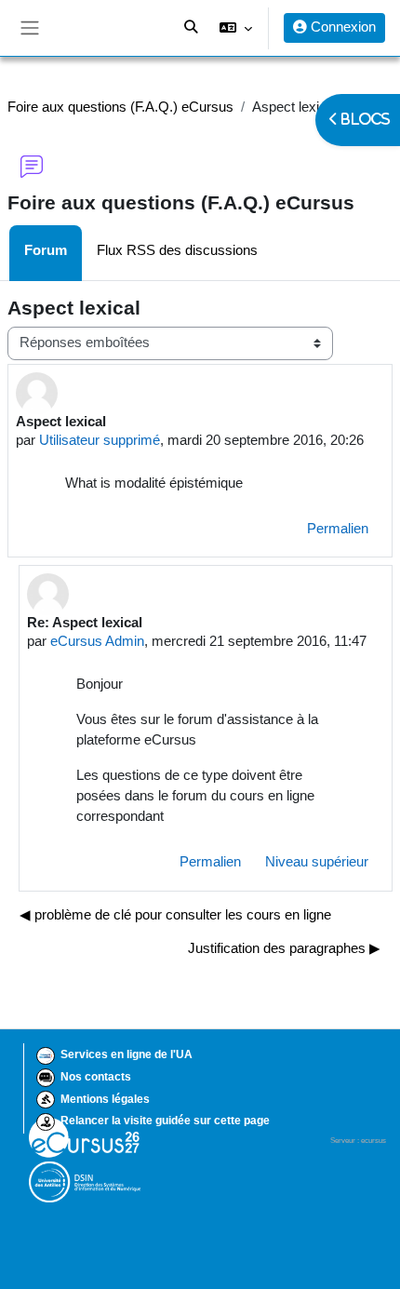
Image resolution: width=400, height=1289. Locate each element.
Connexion (341, 27)
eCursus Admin (97, 641)
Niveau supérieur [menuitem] (316, 861)
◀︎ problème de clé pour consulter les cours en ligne (175, 914)
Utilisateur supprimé (99, 440)
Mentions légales (105, 1099)
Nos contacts (95, 1076)
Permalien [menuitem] (337, 528)
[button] (235, 28)
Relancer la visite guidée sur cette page (165, 1120)
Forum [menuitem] (45, 250)
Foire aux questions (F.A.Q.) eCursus (120, 107)
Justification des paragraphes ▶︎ (284, 948)
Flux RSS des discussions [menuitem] (177, 250)
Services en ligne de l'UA (126, 1054)
